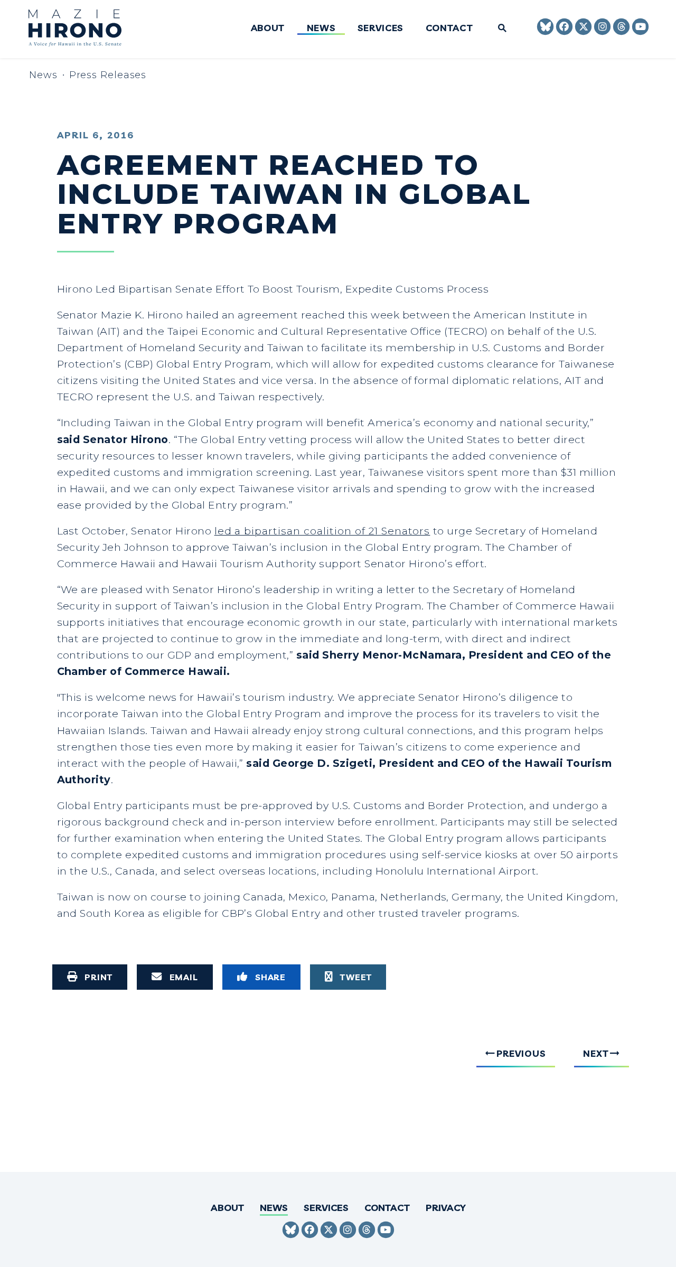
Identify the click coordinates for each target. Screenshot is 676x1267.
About (268, 28)
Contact (449, 28)
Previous (521, 1053)
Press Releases (108, 75)
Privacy (446, 1208)
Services (380, 28)
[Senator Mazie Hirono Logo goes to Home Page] (82, 29)
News (320, 28)
